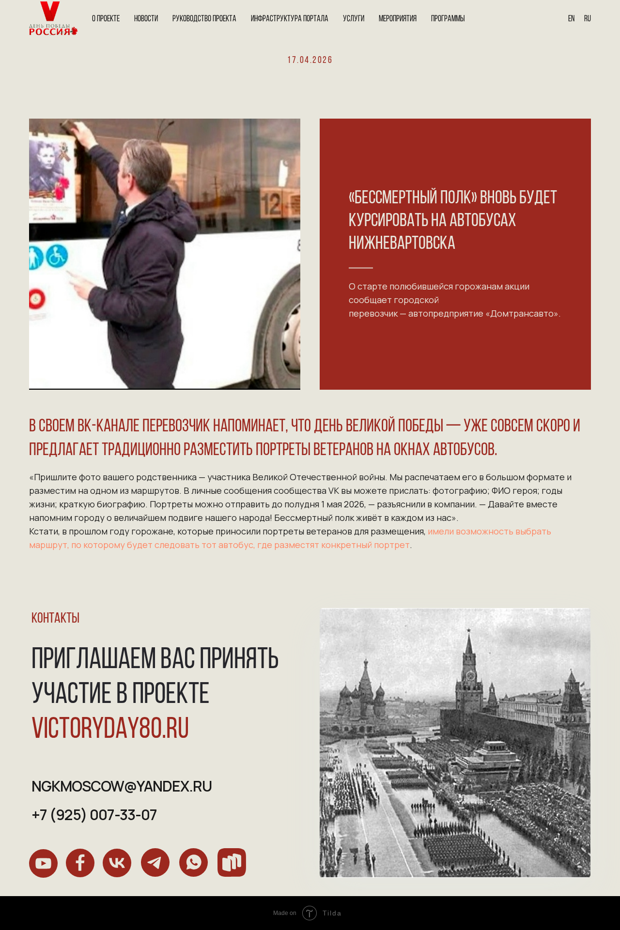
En (571, 19)
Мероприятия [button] (398, 19)
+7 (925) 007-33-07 (94, 814)
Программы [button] (448, 19)
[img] (43, 863)
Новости (146, 19)
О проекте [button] (106, 19)
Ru (587, 19)
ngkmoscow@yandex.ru (121, 786)
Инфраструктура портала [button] (289, 19)
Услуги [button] (353, 19)
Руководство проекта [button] (204, 19)
